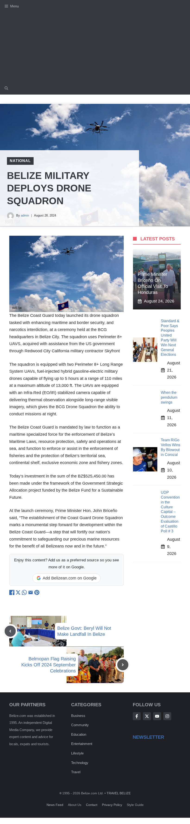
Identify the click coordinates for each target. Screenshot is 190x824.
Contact (91, 805)
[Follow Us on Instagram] (157, 716)
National (20, 161)
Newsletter (148, 737)
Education (78, 734)
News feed (55, 805)
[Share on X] (19, 593)
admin (25, 215)
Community (80, 725)
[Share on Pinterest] (36, 593)
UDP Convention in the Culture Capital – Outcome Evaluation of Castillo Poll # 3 (170, 511)
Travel (75, 772)
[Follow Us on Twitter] (147, 716)
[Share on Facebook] (12, 593)
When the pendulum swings (169, 397)
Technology (79, 763)
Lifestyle (77, 753)
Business (78, 716)
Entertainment (81, 744)
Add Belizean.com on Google (70, 578)
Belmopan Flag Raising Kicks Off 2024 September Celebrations (48, 664)
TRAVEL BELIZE (119, 793)
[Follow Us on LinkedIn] (167, 716)
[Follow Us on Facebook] (137, 716)
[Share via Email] (31, 593)
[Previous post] (10, 631)
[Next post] (123, 665)
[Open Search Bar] (6, 88)
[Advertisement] (95, 47)
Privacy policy (112, 805)
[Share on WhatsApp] (25, 593)
